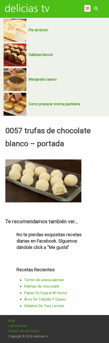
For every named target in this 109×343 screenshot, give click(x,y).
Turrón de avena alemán (44, 280)
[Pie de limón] (15, 30)
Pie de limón (38, 30)
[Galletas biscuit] (15, 54)
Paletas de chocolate (41, 286)
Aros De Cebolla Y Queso (45, 299)
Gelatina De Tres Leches (44, 306)
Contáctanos (17, 326)
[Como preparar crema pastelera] (15, 104)
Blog (11, 321)
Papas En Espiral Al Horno (45, 293)
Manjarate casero (43, 79)
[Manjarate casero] (15, 79)
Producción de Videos (23, 331)
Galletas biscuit (41, 55)
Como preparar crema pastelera (54, 104)
